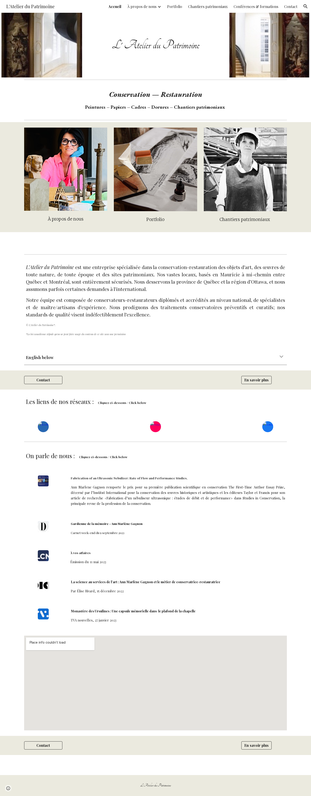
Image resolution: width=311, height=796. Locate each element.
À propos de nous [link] (141, 6)
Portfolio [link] (174, 6)
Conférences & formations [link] (256, 6)
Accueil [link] (114, 6)
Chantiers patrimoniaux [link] (208, 6)
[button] (305, 6)
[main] (155, 45)
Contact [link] (290, 6)
